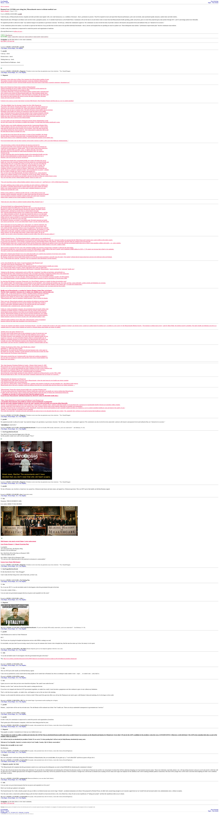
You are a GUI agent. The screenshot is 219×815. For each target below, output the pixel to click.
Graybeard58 (23, 725)
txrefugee (23, 713)
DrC (22, 664)
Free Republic (4, 1)
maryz (22, 676)
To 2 (17, 416)
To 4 (17, 483)
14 (1, 700)
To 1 (17, 72)
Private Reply (11, 48)
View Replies (19, 48)
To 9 (17, 665)
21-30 (7, 41)
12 (1, 664)
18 (1, 760)
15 (1, 713)
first (2, 41)
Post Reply (4, 48)
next (11, 41)
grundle (22, 47)
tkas (21, 494)
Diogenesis (22, 71)
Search (7, 2)
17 (1, 751)
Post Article (215, 2)
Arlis (21, 598)
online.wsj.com (18, 31)
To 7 (17, 629)
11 (1, 648)
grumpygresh (23, 778)
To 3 (17, 761)
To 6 (17, 566)
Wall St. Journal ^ (5, 11)
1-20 (4, 41)
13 (1, 676)
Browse (2, 2)
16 (1, 725)
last (13, 41)
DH (21, 700)
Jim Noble (23, 648)
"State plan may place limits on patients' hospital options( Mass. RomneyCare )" (22, 201)
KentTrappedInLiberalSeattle (27, 427)
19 (1, 778)
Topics (209, 2)
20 (1, 796)
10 (1, 627)
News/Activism (214, 1)
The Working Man (25, 580)
